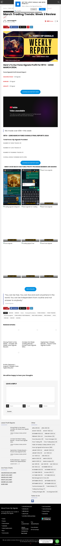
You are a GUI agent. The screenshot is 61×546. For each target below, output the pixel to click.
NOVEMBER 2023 (50, 469)
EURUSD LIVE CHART (6, 477)
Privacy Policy (45, 511)
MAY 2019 (35, 464)
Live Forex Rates (46, 506)
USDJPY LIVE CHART (6, 475)
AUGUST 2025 (13, 464)
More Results (31, 289)
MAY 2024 (36, 467)
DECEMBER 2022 (37, 433)
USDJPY (5, 86)
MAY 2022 (54, 464)
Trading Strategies (38, 492)
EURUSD (5, 81)
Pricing (4, 521)
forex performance (30, 313)
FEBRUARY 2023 (50, 433)
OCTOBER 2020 (37, 475)
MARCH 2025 (36, 461)
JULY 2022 (48, 453)
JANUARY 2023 (49, 450)
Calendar (4, 526)
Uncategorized (52, 492)
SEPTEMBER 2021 (37, 483)
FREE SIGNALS (47, 315)
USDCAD (6, 318)
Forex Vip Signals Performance (42, 447)
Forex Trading (37, 442)
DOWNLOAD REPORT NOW (30, 92)
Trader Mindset (51, 486)
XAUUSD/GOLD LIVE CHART (8, 472)
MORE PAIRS (4, 484)
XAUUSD (18, 318)
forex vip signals (8, 315)
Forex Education (37, 439)
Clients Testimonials (24, 528)
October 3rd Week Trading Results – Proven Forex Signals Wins (29, 344)
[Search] (58, 2)
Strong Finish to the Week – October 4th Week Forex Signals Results (10, 344)
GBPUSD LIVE (25, 511)
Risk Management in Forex (40, 478)
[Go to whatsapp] (57, 541)
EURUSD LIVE (25, 509)
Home (5, 8)
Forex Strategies (51, 439)
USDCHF (12, 318)
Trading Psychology (38, 489)
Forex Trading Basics (50, 442)
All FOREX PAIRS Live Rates (28, 516)
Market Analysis (48, 461)
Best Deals (24, 533)
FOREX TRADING (51, 313)
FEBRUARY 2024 (37, 436)
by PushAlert (18, 11)
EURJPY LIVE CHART (6, 479)
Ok (30, 543)
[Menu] (2, 2)
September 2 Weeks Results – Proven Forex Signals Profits (48, 343)
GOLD (54, 315)
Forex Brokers (49, 436)
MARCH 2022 (47, 458)
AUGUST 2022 (48, 431)
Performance (5, 523)
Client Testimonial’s (7, 528)
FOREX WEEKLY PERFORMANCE (22, 315)
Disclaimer (45, 513)
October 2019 (49, 472)
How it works (5, 533)
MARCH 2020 (36, 458)
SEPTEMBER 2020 (50, 480)
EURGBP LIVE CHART (6, 482)
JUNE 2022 (45, 456)
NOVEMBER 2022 (37, 469)
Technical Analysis (38, 486)
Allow (42, 9)
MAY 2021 (44, 464)
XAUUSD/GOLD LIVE (27, 506)
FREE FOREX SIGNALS (37, 315)
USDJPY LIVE (25, 513)
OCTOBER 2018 (37, 472)
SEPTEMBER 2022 (50, 483)
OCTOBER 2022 (49, 475)
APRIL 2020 (45, 428)
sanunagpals (11, 20)
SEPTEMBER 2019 (37, 480)
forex (22, 313)
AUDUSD (11, 313)
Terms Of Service (46, 509)
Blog (3, 530)
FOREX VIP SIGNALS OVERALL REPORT (11, 11)
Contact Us (24, 531)
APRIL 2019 (36, 428)
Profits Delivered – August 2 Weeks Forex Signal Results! (10, 366)
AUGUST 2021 (36, 431)
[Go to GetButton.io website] (57, 544)
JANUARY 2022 (37, 450)
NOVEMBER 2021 (47, 467)
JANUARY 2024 (37, 453)
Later (33, 9)
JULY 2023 (36, 456)
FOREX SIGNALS (41, 313)
